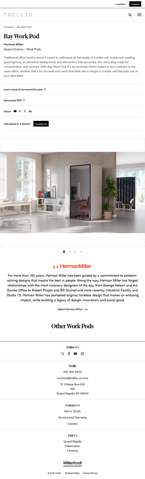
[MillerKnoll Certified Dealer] (72, 464)
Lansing (72, 450)
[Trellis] (18, 15)
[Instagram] (82, 353)
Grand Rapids (72, 441)
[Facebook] (69, 353)
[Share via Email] (15, 111)
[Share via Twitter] (24, 111)
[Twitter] (62, 353)
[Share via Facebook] (20, 111)
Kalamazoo (72, 446)
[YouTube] (75, 353)
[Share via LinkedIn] (30, 111)
